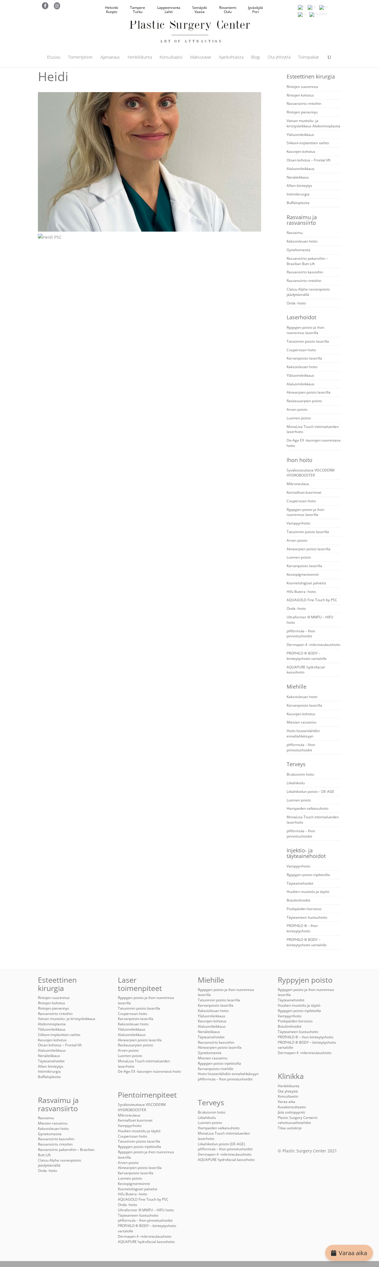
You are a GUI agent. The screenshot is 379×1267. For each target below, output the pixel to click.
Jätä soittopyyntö (291, 1112)
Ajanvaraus (110, 57)
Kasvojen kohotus (301, 151)
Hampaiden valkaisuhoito (307, 808)
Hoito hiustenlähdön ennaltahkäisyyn (303, 733)
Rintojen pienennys (302, 112)
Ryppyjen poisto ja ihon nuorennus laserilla (305, 330)
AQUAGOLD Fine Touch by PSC (312, 599)
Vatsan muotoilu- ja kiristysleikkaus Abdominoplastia (313, 123)
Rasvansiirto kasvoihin (305, 272)
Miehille (296, 686)
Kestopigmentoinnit (303, 574)
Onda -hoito (296, 303)
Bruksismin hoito (300, 774)
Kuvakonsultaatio (292, 1106)
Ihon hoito (299, 460)
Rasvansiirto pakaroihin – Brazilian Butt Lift (307, 261)
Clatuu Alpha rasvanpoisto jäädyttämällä (308, 292)
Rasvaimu (295, 232)
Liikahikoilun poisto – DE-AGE (310, 791)
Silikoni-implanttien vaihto (308, 142)
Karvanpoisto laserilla (304, 358)
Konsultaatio (171, 57)
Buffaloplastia (298, 202)
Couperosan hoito (301, 349)
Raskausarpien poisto (304, 400)
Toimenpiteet (80, 57)
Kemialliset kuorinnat (304, 492)
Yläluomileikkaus (300, 134)
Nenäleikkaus (298, 177)
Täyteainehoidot (300, 883)
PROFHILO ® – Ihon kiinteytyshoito (302, 928)
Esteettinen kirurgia (311, 76)
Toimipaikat (308, 57)
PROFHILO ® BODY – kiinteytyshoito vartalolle (307, 656)
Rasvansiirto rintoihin (304, 103)
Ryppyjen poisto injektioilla (308, 874)
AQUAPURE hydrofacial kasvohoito (146, 1241)
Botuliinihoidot (298, 900)
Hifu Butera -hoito (301, 591)
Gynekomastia (298, 249)
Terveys (296, 764)
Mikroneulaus (298, 483)
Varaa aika (353, 1253)
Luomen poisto (299, 418)
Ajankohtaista (231, 57)
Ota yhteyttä (279, 57)
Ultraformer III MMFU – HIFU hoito (146, 1210)
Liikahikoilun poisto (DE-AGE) (221, 1143)
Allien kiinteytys (299, 185)
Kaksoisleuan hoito (302, 241)
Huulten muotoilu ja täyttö (308, 891)
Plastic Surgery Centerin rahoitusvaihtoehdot (297, 1120)
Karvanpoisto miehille (215, 1068)
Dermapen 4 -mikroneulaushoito (313, 644)
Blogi (255, 57)
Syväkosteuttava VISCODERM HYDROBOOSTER (311, 473)
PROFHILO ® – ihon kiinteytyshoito (305, 1037)
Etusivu (53, 57)
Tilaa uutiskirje (290, 1127)
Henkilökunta (140, 57)
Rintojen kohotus (300, 95)
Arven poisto (297, 409)
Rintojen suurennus (302, 86)
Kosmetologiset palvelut (306, 583)
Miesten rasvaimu (301, 722)
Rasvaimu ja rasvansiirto (302, 220)
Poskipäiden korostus (304, 908)
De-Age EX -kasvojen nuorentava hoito (149, 1071)
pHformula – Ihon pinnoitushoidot (301, 633)
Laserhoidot (301, 317)
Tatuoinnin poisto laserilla (308, 341)
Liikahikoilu (296, 782)
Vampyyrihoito (298, 523)
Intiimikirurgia (298, 194)
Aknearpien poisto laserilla (308, 392)
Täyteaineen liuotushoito (307, 917)
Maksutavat (200, 57)
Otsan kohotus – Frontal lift (308, 160)
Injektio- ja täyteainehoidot (306, 853)
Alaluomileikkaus (300, 168)
